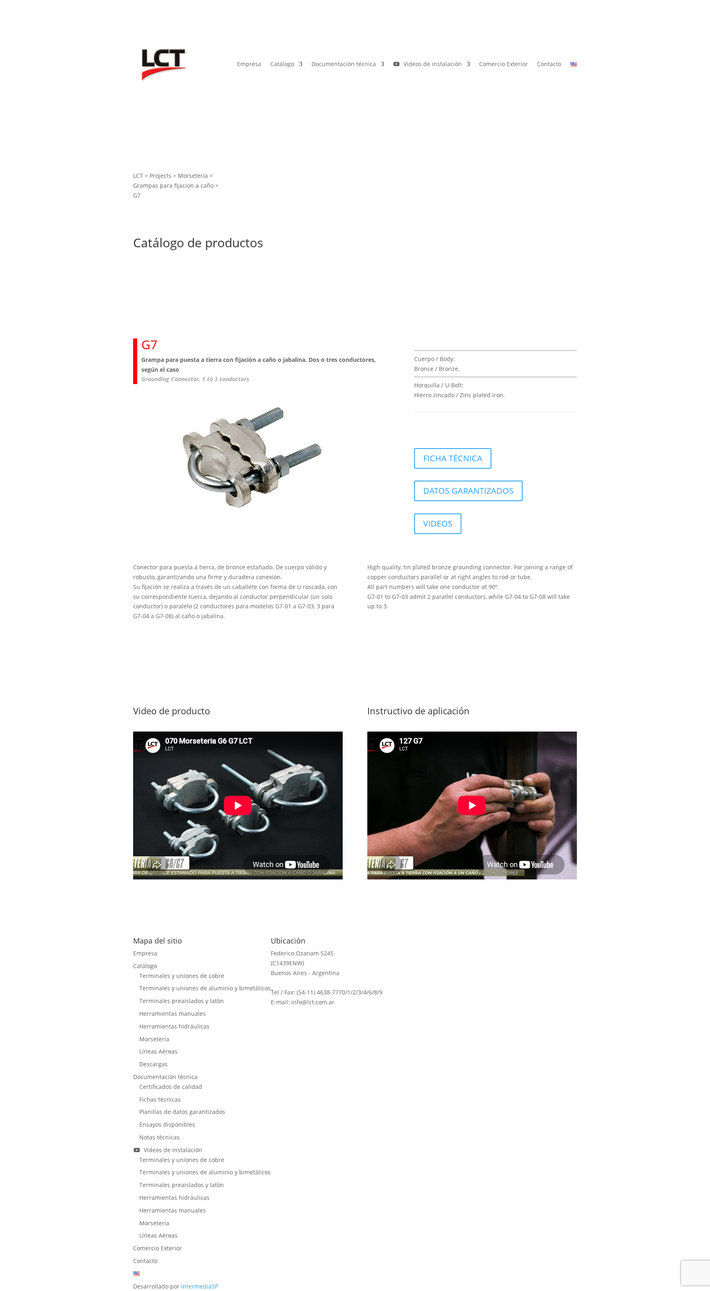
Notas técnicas (159, 1137)
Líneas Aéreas (158, 1051)
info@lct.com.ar (312, 1002)
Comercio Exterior (503, 64)
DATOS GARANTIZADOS (468, 490)
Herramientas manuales (172, 1013)
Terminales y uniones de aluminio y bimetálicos (205, 988)
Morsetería (154, 1039)
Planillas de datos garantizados (182, 1112)
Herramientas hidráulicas (174, 1026)
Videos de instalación (431, 64)
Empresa (249, 64)
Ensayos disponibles (167, 1124)
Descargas (153, 1064)
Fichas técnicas (160, 1099)
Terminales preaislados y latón (181, 1001)
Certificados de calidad (170, 1087)
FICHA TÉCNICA (452, 458)
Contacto (549, 64)
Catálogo (282, 64)
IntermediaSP (199, 1286)
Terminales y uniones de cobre (181, 976)
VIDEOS (437, 523)
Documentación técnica (343, 64)
